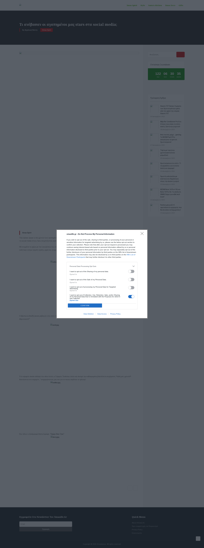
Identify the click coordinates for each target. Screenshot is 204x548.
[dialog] (102, 274)
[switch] (131, 271)
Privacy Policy (115, 314)
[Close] (143, 234)
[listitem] (102, 266)
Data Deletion (89, 314)
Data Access (102, 314)
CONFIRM (85, 305)
